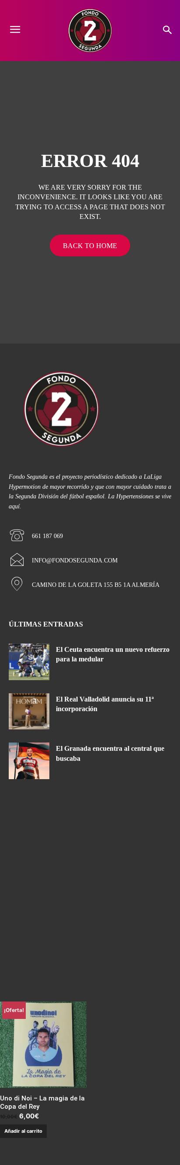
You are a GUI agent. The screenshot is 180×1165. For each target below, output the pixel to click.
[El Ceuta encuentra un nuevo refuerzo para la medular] (29, 662)
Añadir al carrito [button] (23, 1131)
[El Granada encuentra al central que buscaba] (29, 761)
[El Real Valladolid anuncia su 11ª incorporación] (29, 711)
